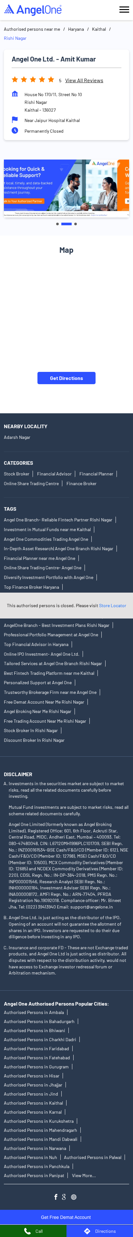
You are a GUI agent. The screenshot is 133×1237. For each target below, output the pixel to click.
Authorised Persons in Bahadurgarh (39, 1021)
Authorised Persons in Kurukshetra (39, 1121)
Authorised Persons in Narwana (35, 1148)
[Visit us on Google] (66, 1197)
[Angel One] (33, 10)
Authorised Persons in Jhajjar (33, 1084)
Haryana (76, 29)
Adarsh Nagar (17, 437)
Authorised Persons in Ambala (34, 1012)
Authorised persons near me (32, 29)
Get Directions (66, 378)
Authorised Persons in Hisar (31, 1075)
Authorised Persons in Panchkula (36, 1166)
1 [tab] (57, 224)
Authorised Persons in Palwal (92, 1157)
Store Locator (112, 605)
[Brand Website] (75, 1197)
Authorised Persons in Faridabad (36, 1048)
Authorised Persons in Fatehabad (37, 1057)
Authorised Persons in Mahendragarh (40, 1130)
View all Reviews (84, 80)
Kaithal (99, 29)
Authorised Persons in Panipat (34, 1175)
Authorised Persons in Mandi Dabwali (40, 1139)
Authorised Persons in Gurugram (36, 1066)
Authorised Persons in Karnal (33, 1112)
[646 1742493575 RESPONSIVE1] (66, 1217)
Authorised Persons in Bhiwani (34, 1030)
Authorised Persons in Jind (31, 1094)
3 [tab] (75, 224)
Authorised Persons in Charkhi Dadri (40, 1039)
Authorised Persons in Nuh (30, 1157)
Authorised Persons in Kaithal (33, 1103)
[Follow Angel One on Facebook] (57, 1197)
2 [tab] (66, 224)
